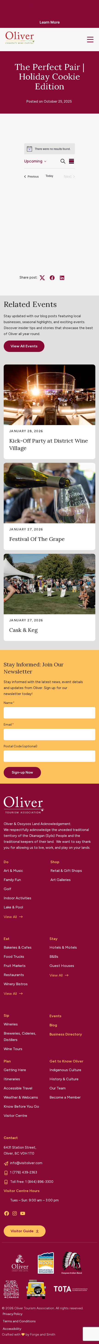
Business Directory (66, 1034)
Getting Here (15, 1070)
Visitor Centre (15, 1115)
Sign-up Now (22, 772)
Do (6, 862)
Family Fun (12, 880)
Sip (6, 1015)
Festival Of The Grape (37, 538)
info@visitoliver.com (26, 1163)
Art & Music (13, 870)
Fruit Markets (15, 965)
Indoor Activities (17, 898)
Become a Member (65, 1097)
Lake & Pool (13, 907)
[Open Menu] (90, 39)
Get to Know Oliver (66, 1061)
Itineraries (12, 1079)
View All (10, 917)
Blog (53, 1025)
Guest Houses (62, 965)
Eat (6, 939)
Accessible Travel (18, 1088)
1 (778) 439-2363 (23, 1172)
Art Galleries (60, 880)
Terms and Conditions (19, 1321)
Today (49, 176)
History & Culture (64, 1079)
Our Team (58, 1088)
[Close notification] (91, 14)
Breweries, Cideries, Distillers (20, 1036)
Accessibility (12, 1329)
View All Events (24, 346)
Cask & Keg (23, 629)
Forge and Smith (42, 1334)
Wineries (11, 1024)
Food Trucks (14, 956)
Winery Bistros (16, 984)
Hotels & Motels (63, 947)
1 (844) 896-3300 (39, 1182)
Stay (54, 939)
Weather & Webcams (21, 1097)
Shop (54, 862)
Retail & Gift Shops (66, 870)
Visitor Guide (22, 1231)
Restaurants (14, 975)
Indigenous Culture (65, 1070)
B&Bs (54, 956)
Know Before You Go (21, 1106)
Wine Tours (13, 1049)
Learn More (50, 22)
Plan (7, 1061)
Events (55, 1016)
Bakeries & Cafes (18, 947)
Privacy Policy (12, 1314)
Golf (7, 889)
